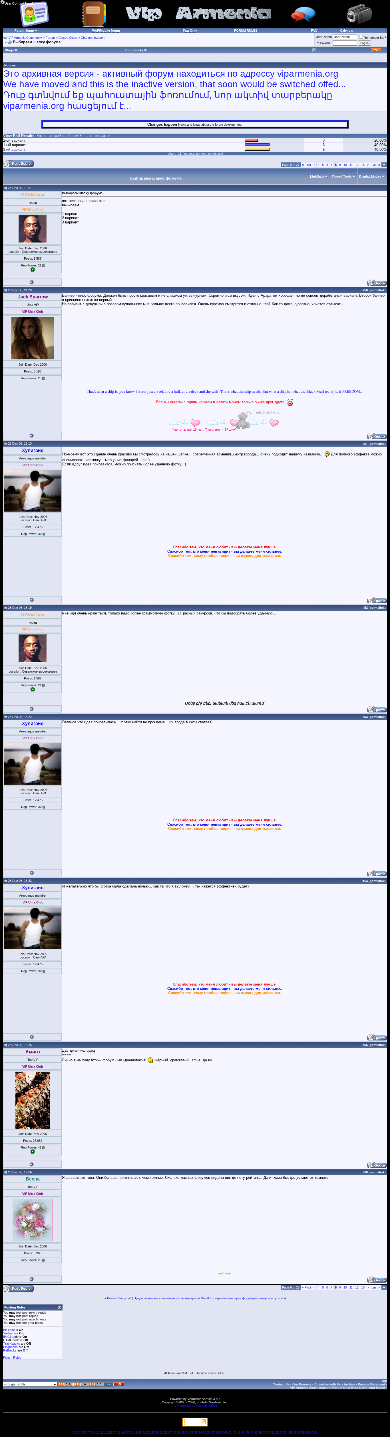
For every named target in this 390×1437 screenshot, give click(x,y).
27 (170, 1432)
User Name (324, 36)
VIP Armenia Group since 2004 (195, 1405)
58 (303, 1432)
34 (200, 1432)
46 (251, 1432)
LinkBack (317, 176)
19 (136, 1432)
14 (114, 1432)
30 (183, 1432)
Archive (349, 1384)
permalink (377, 290)
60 (311, 1432)
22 (148, 1432)
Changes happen (92, 37)
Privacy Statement (371, 1384)
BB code (9, 1330)
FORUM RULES (245, 30)
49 (264, 1432)
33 (196, 1432)
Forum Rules (12, 1357)
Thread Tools (341, 176)
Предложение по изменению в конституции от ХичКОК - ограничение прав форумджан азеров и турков (208, 1298)
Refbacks (10, 1350)
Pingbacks (10, 1347)
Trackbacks (11, 1343)
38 (217, 1432)
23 (153, 1432)
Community (134, 50)
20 (140, 1432)
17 (127, 1432)
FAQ (314, 30)
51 (273, 1432)
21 (144, 1432)
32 (191, 1432)
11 (351, 164)
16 (123, 1432)
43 (238, 1432)
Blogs (9, 50)
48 (260, 1432)
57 (298, 1432)
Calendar (346, 30)
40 (226, 1432)
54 (286, 1432)
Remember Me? (375, 37)
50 (268, 1432)
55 (290, 1432)
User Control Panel (19, 3)
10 (345, 164)
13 (110, 1432)
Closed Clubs (68, 37)
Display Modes (370, 176)
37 (213, 1432)
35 (204, 1432)
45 (247, 1432)
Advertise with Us (327, 1384)
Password (323, 43)
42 (234, 1432)
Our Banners (301, 1384)
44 (243, 1432)
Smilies (8, 1333)
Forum (50, 37)
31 (187, 1432)
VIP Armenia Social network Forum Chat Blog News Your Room (337, 1387)
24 (157, 1432)
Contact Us (281, 1384)
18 (363, 164)
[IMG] (7, 1336)
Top (384, 1381)
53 (281, 1432)
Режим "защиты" (119, 1298)
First (306, 164)
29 (178, 1432)
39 (221, 1432)
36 (208, 1432)
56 (294, 1432)
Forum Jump (24, 30)
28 (174, 1432)
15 (118, 1432)
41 (230, 1432)
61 (315, 1432)
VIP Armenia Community (25, 37)
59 (307, 1432)
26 (166, 1432)
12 (357, 164)
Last (375, 164)
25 (161, 1432)
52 (277, 1432)
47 (256, 1432)
